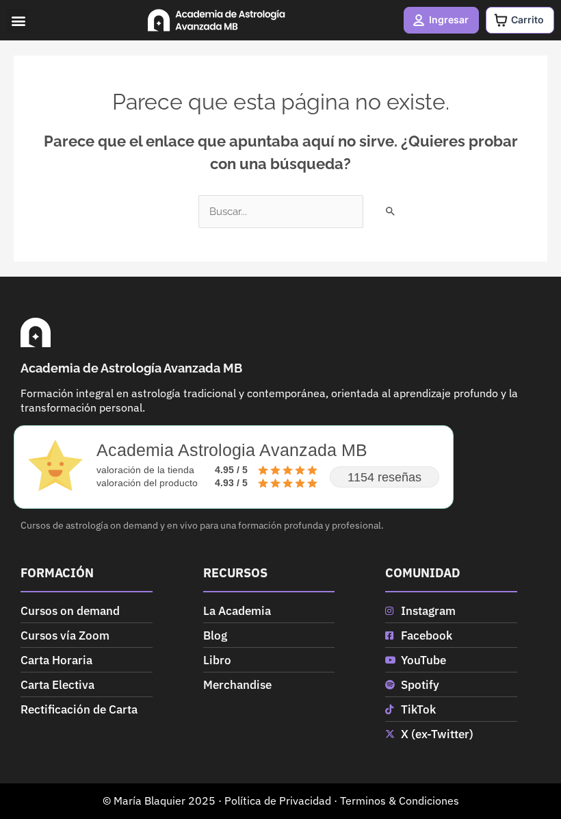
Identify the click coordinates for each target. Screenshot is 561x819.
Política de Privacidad (277, 800)
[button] (18, 20)
